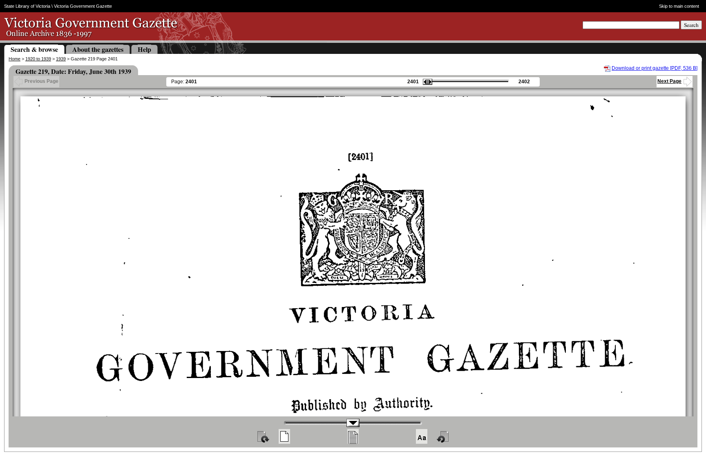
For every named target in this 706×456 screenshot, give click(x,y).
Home (14, 58)
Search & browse (34, 49)
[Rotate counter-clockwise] (443, 436)
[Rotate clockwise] (262, 436)
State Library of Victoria (27, 6)
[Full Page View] (284, 436)
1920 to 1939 (38, 58)
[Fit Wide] (353, 436)
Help (144, 49)
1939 (61, 58)
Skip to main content (679, 6)
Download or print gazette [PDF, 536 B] (654, 68)
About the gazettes (97, 49)
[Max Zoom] (422, 436)
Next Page (669, 81)
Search (691, 25)
